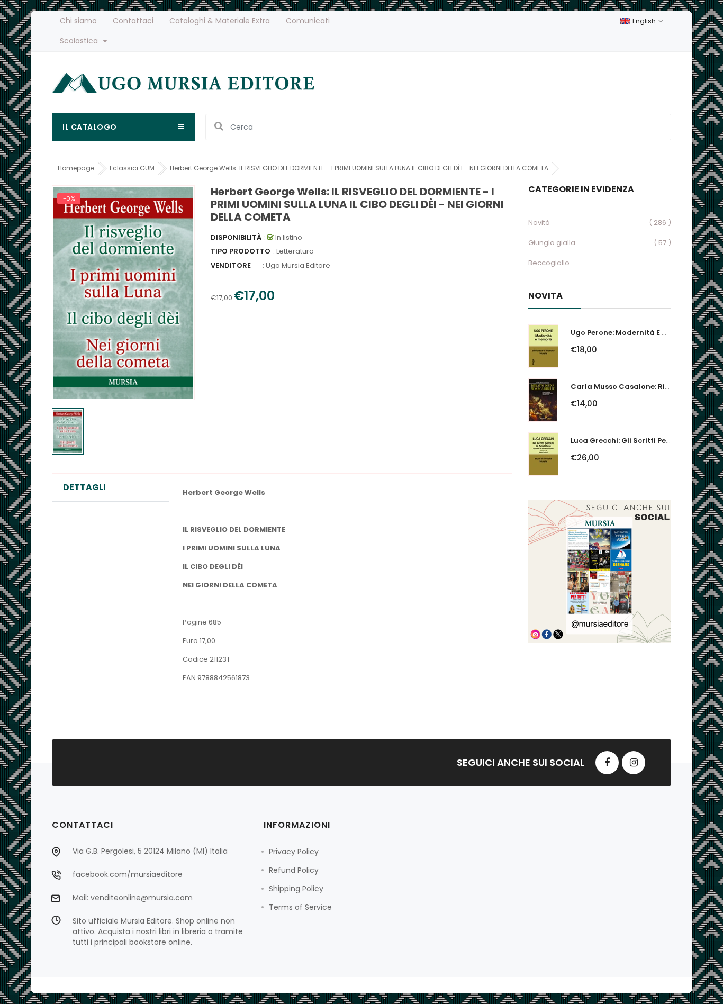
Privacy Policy (294, 851)
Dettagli (84, 487)
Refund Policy (294, 870)
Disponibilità (236, 237)
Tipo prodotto (240, 251)
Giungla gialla (551, 243)
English (644, 20)
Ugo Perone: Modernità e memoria (633, 333)
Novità (539, 223)
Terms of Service (300, 907)
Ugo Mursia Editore (298, 265)
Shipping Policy (296, 888)
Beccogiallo (549, 263)
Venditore (231, 265)
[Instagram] (633, 762)
